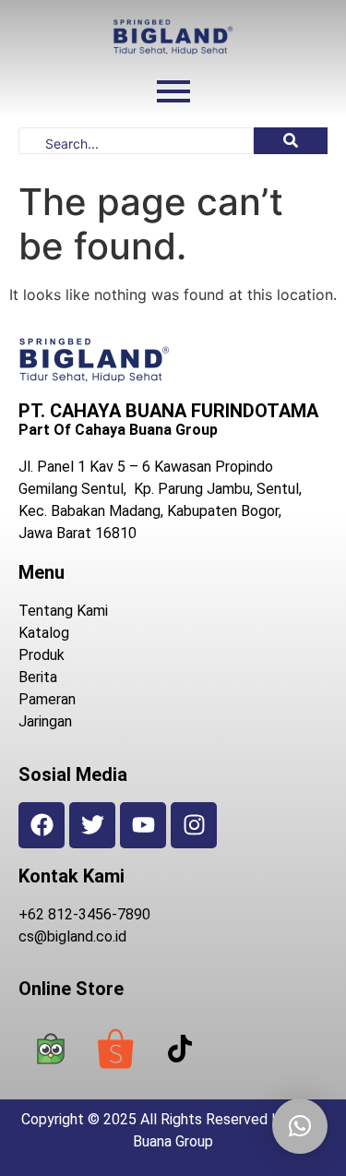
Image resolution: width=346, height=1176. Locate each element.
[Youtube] (143, 825)
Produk (41, 655)
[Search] (291, 140)
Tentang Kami (63, 610)
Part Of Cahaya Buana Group (118, 429)
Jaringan (45, 721)
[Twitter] (92, 825)
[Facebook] (41, 825)
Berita (37, 677)
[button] (300, 1126)
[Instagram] (194, 825)
